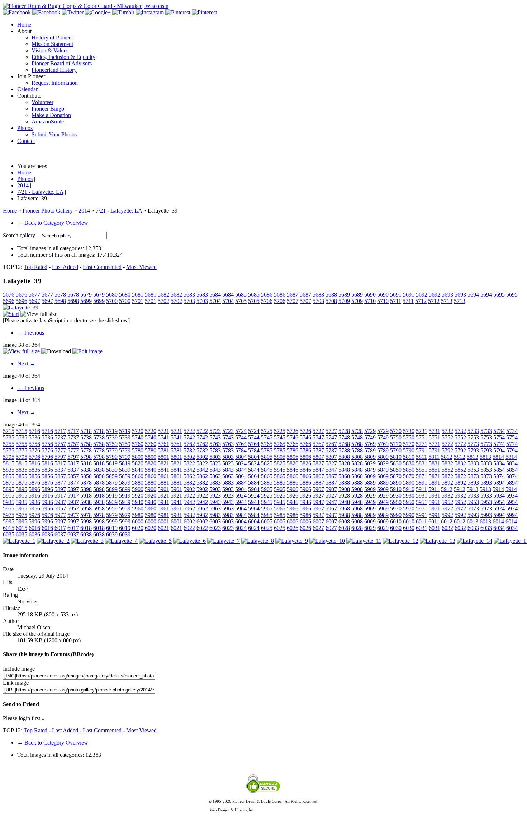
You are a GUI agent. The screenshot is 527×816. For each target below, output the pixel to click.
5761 (163, 444)
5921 (163, 496)
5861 (163, 476)
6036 (34, 534)
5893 (473, 483)
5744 (241, 437)
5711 (395, 301)
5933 (473, 496)
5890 (396, 483)
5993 (473, 515)
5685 (241, 295)
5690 (370, 295)
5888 (344, 483)
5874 (499, 476)
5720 (137, 431)
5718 (86, 431)
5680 (112, 295)
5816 (34, 463)
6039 (112, 534)
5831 (421, 463)
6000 (137, 521)
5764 (241, 444)
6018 (86, 528)
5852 (447, 470)
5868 (344, 476)
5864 (241, 476)
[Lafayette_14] (474, 541)
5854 (499, 470)
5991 (421, 515)
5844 (241, 470)
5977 (60, 515)
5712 (421, 301)
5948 (344, 502)
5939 (112, 502)
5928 (344, 496)
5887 (318, 483)
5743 (215, 437)
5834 (499, 463)
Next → (26, 363)
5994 (499, 515)
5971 (421, 508)
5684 (215, 295)
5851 (421, 470)
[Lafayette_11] (363, 541)
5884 (241, 483)
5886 (292, 483)
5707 (292, 301)
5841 (163, 470)
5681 (137, 295)
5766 (292, 444)
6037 (60, 534)
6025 (266, 528)
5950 (396, 502)
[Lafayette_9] (291, 541)
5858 (86, 476)
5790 (396, 450)
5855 (8, 476)
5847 (318, 470)
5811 (421, 457)
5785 (266, 450)
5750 (396, 437)
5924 (241, 496)
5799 (112, 457)
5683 (189, 295)
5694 (473, 295)
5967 (318, 508)
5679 (86, 295)
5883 (215, 483)
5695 (499, 295)
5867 (318, 476)
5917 (60, 496)
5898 (86, 489)
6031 (421, 528)
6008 (344, 521)
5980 (137, 515)
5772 (447, 444)
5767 (318, 444)
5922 (189, 496)
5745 (266, 437)
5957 (60, 508)
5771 (421, 444)
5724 (241, 431)
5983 (215, 515)
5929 (370, 496)
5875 (8, 483)
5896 (34, 489)
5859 (112, 476)
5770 (396, 444)
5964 (241, 508)
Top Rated (35, 267)
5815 (8, 463)
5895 (8, 489)
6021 (163, 528)
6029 (370, 528)
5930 (396, 496)
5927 (318, 496)
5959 (112, 508)
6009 (370, 521)
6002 (189, 521)
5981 (163, 515)
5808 (344, 457)
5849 (370, 470)
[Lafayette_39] (20, 307)
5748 (344, 437)
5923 (215, 496)
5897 (60, 489)
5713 (446, 301)
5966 (292, 508)
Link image (16, 683)
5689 (344, 295)
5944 (241, 502)
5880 (137, 483)
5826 (292, 463)
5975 (8, 515)
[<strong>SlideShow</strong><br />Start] (11, 314)
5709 (344, 301)
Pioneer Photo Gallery (48, 211)
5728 (344, 431)
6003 (215, 521)
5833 (473, 463)
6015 (8, 528)
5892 (447, 483)
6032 (447, 528)
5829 (370, 463)
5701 (137, 301)
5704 (215, 301)
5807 (318, 457)
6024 (241, 528)
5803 (215, 457)
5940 (137, 502)
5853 (473, 470)
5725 (266, 431)
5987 (318, 515)
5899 (112, 489)
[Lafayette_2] (53, 541)
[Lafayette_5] (155, 541)
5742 (189, 437)
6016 (34, 528)
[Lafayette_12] (400, 541)
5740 (137, 437)
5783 (215, 450)
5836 (34, 470)
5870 (396, 476)
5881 (163, 483)
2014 (84, 211)
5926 (292, 496)
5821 (163, 463)
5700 (112, 301)
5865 (266, 476)
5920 (137, 496)
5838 (86, 470)
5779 (112, 450)
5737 (60, 437)
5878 (86, 483)
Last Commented (102, 267)
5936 (34, 502)
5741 (163, 437)
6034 (499, 528)
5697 (34, 301)
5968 (344, 508)
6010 (396, 521)
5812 (446, 457)
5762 (189, 444)
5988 (344, 515)
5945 (266, 502)
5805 (266, 457)
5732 (447, 431)
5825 (266, 463)
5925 (266, 496)
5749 (370, 437)
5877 (60, 483)
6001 (163, 521)
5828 (344, 463)
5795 (8, 457)
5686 (266, 295)
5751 (421, 437)
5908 (344, 489)
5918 (86, 496)
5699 (86, 301)
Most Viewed (141, 267)
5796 (34, 457)
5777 (60, 450)
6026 (292, 528)
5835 (8, 470)
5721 (163, 431)
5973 (473, 508)
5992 (447, 515)
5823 (215, 463)
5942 (189, 502)
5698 (60, 301)
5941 (163, 502)
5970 (396, 508)
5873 (473, 476)
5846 (292, 470)
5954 (499, 502)
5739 (112, 437)
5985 (266, 515)
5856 (34, 476)
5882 (189, 483)
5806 (292, 457)
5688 (318, 295)
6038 (86, 534)
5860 (137, 476)
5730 (396, 431)
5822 (189, 463)
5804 (241, 457)
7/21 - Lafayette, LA (119, 211)
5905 (266, 489)
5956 (34, 508)
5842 (189, 470)
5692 (421, 295)
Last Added (65, 267)
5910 (396, 489)
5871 (421, 476)
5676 (8, 295)
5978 (86, 515)
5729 (370, 431)
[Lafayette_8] (257, 541)
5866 (292, 476)
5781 (163, 450)
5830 (396, 463)
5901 (163, 489)
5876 (34, 483)
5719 (112, 431)
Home (10, 211)
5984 (241, 515)
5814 (498, 457)
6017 (60, 528)
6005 (266, 521)
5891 (421, 483)
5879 (112, 483)
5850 (396, 470)
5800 (137, 457)
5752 (447, 437)
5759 (112, 444)
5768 (344, 444)
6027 (318, 528)
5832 (447, 463)
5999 (112, 521)
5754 (499, 437)
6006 (292, 521)
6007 (318, 521)
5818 (86, 463)
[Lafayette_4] (121, 541)
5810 (396, 457)
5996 (34, 521)
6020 (137, 528)
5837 (60, 470)
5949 (370, 502)
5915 (8, 496)
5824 (241, 463)
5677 (34, 295)
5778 (86, 450)
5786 (292, 450)
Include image (19, 669)
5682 (163, 295)
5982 (189, 515)
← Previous (30, 333)
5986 (292, 515)
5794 (499, 450)
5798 (86, 457)
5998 (86, 521)
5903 (215, 489)
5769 (370, 444)
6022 (189, 528)
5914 (498, 489)
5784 (241, 450)
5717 (60, 431)
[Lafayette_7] (223, 541)
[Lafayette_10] (327, 541)
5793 (473, 450)
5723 (215, 431)
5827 (318, 463)
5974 (499, 508)
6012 (446, 521)
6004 (241, 521)
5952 (447, 502)
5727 (318, 431)
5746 (292, 437)
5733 (473, 431)
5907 (318, 489)
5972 (447, 508)
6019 (112, 528)
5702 (163, 301)
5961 (163, 508)
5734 (499, 431)
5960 (137, 508)
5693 (447, 295)
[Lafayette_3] (87, 541)
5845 (266, 470)
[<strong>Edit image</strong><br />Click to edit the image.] (87, 351)
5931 (421, 496)
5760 (137, 444)
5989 (370, 515)
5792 (447, 450)
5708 (318, 301)
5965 (266, 508)
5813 (472, 457)
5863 (215, 476)
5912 (446, 489)
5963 (215, 508)
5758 (86, 444)
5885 (266, 483)
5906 (292, 489)
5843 (215, 470)
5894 (499, 483)
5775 (8, 450)
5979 (112, 515)
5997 (60, 521)
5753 (473, 437)
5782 (189, 450)
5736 (34, 437)
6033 (473, 528)
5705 (241, 301)
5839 (112, 470)
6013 (472, 521)
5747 (318, 437)
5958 (86, 508)
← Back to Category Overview (52, 223)
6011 (421, 521)
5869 (370, 476)
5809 (370, 457)
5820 (137, 463)
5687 (292, 295)
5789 (370, 450)
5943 (215, 502)
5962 (189, 508)
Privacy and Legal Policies (263, 805)
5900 (137, 489)
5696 (8, 301)
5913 (472, 489)
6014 (498, 521)
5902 (189, 489)
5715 (8, 431)
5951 (421, 502)
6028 (344, 528)
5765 (266, 444)
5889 (370, 483)
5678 (60, 295)
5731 (421, 431)
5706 (266, 301)
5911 (421, 489)
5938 (86, 502)
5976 (34, 515)
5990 (396, 515)
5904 (241, 489)
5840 (137, 470)
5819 (112, 463)
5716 (34, 431)
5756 (34, 444)
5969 (370, 508)
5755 (8, 444)
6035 (8, 534)
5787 (318, 450)
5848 (344, 470)
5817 (60, 463)
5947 (318, 502)
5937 (60, 502)
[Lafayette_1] (19, 541)
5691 (396, 295)
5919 (112, 496)
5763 (215, 444)
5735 (8, 437)
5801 (163, 457)
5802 (189, 457)
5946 (292, 502)
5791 (421, 450)
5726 (292, 431)
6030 (396, 528)
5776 (34, 450)
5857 (60, 476)
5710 (370, 301)
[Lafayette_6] (189, 541)
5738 (86, 437)
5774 (499, 444)
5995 (8, 521)
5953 (473, 502)
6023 (215, 528)
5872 (447, 476)
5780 (137, 450)
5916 (34, 496)
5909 (370, 489)
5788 (344, 450)
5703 (189, 301)
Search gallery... (21, 235)
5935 (8, 502)
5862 (189, 476)
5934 (499, 496)
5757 (60, 444)
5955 (8, 508)
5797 (60, 457)
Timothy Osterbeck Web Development (286, 810)
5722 (189, 431)
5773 (473, 444)
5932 (447, 496)
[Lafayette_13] (437, 541)
